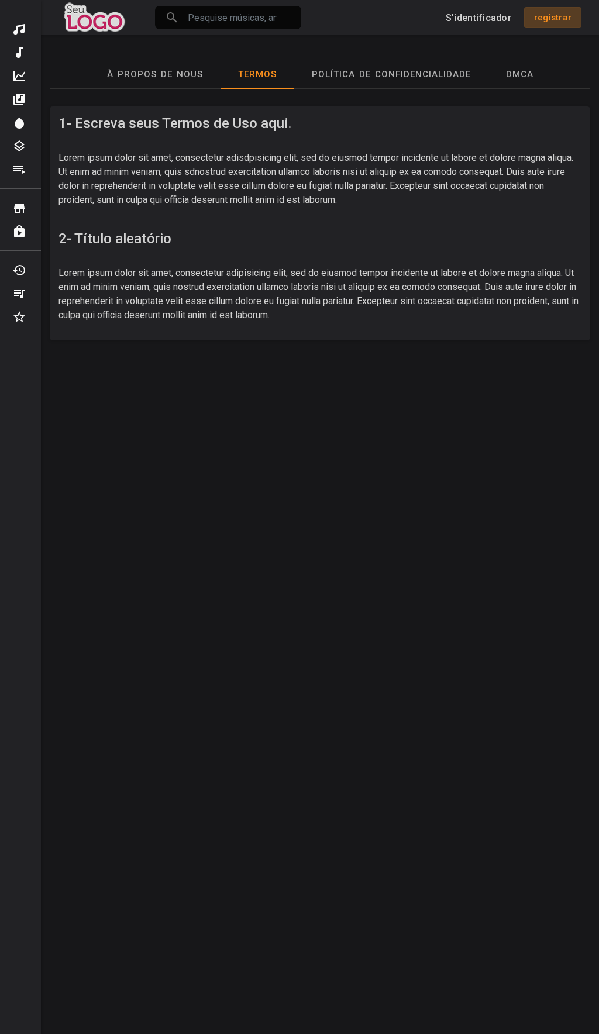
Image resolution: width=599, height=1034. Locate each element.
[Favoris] (20, 317)
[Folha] (20, 208)
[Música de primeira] (20, 76)
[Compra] (20, 231)
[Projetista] (20, 123)
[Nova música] (20, 52)
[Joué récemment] (20, 270)
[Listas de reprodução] (20, 169)
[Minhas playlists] (20, 293)
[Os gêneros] (20, 146)
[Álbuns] (20, 99)
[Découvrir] (20, 29)
